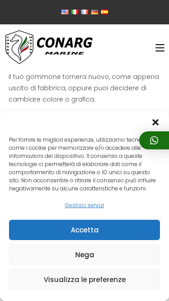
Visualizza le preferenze (85, 279)
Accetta (85, 230)
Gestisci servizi (84, 205)
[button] (155, 122)
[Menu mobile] (159, 47)
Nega (84, 254)
